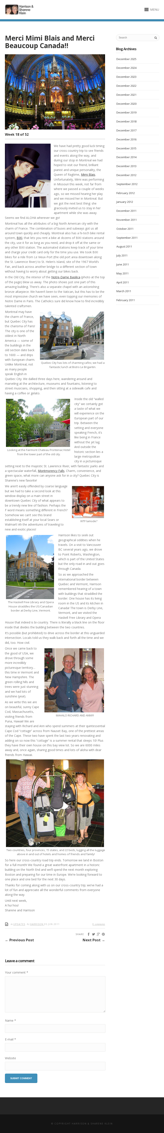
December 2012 (126, 175)
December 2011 (126, 211)
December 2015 (126, 148)
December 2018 (126, 121)
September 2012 (127, 184)
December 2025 (126, 59)
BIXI (19, 238)
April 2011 (122, 282)
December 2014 (126, 157)
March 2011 (123, 291)
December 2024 (126, 68)
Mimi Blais (88, 174)
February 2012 (125, 193)
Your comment (16, 972)
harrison (37, 924)
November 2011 (126, 220)
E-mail (10, 1039)
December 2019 (126, 112)
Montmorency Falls (51, 471)
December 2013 (126, 166)
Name (10, 1020)
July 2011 (121, 255)
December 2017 (126, 130)
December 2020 (126, 104)
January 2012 (124, 202)
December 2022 (126, 86)
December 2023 (126, 77)
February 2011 (125, 300)
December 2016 (126, 139)
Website (10, 1058)
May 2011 (122, 273)
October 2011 (124, 229)
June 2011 (122, 264)
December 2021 (126, 95)
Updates (19, 924)
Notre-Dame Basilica (65, 277)
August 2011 (124, 246)
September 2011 (127, 238)
